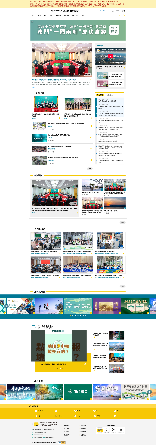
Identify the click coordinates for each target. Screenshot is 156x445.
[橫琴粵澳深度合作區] (135, 392)
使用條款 (83, 435)
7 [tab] (80, 316)
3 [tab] (74, 316)
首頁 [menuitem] (33, 15)
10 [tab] (85, 316)
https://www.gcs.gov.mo (40, 432)
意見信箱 (83, 425)
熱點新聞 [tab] (100, 95)
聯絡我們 (83, 428)
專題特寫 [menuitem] (66, 15)
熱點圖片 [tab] (110, 95)
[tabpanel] (78, 306)
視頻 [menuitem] (51, 15)
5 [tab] (77, 316)
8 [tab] (82, 316)
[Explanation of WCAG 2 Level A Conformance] (61, 442)
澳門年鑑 (66, 431)
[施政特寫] (106, 392)
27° (118, 11)
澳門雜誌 (66, 428)
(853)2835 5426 (49, 437)
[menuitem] (39, 15)
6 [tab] (79, 316)
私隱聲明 (83, 431)
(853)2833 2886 (38, 437)
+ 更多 (89, 168)
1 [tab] (71, 316)
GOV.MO (66, 425)
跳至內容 (102, 11)
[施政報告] (78, 392)
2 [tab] (72, 316)
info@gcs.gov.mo (38, 434)
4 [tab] (75, 316)
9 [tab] (83, 316)
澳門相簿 (66, 435)
